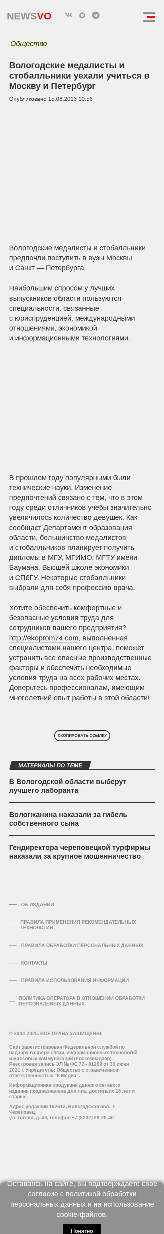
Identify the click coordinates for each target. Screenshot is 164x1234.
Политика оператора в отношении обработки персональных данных (82, 1001)
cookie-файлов (81, 1215)
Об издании (37, 904)
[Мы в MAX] (82, 15)
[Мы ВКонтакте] (68, 15)
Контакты (34, 963)
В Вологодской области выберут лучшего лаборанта (68, 786)
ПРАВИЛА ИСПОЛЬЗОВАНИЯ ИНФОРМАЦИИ (75, 980)
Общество (28, 44)
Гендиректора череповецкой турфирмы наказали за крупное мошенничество (79, 852)
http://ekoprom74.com (43, 638)
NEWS (29, 14)
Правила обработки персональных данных (82, 945)
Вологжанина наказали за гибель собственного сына (68, 819)
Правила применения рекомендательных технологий (78, 924)
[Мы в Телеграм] (95, 15)
